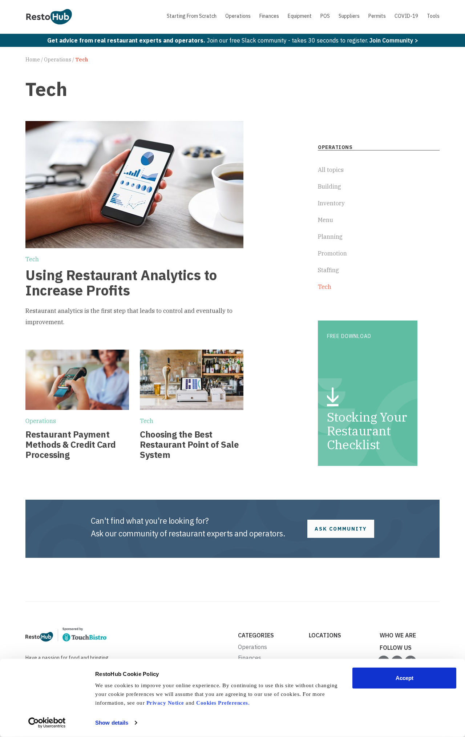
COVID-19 (406, 16)
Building (329, 186)
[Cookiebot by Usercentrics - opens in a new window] (47, 722)
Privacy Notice (165, 703)
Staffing (328, 270)
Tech (32, 259)
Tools (433, 16)
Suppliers (349, 16)
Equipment (300, 16)
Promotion (332, 253)
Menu (325, 219)
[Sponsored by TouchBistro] (66, 634)
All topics (331, 169)
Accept (404, 678)
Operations (238, 16)
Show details (111, 723)
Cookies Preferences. (223, 703)
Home (32, 59)
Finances (269, 16)
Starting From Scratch (192, 16)
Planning (330, 236)
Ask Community (341, 528)
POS (325, 16)
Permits (377, 16)
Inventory (331, 203)
